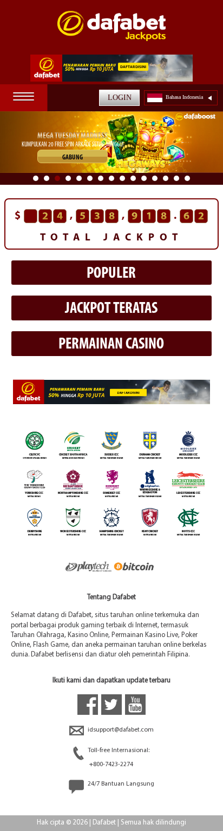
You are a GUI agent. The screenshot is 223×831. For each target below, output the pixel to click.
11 (144, 178)
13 (165, 178)
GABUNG (72, 157)
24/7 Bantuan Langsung (120, 784)
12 (155, 178)
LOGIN (120, 97)
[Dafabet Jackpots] (111, 33)
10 (133, 178)
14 (176, 178)
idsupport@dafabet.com (120, 730)
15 (187, 178)
